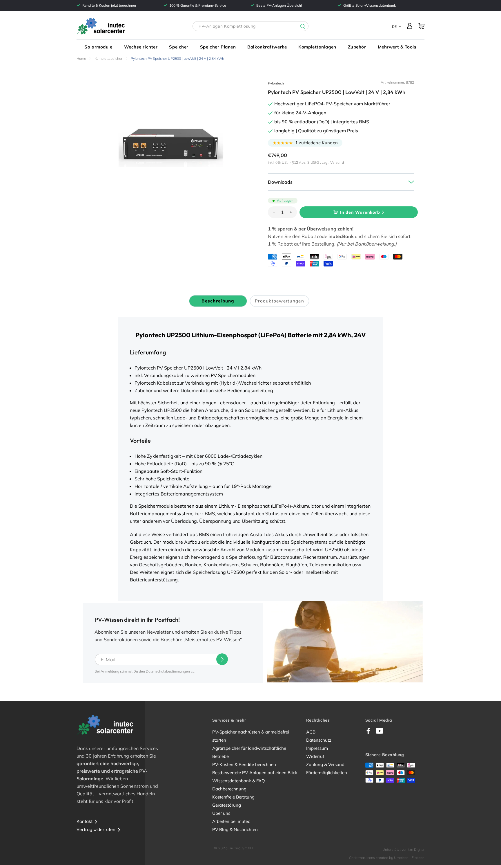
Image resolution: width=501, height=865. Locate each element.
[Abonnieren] (222, 659)
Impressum (317, 748)
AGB (310, 732)
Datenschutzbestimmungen (168, 671)
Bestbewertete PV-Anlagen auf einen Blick (254, 772)
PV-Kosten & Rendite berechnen (244, 764)
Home (81, 59)
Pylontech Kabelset (156, 383)
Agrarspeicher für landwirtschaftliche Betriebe (249, 752)
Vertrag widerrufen (96, 829)
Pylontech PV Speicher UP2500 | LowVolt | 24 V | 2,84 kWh (177, 59)
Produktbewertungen (279, 301)
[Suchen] (298, 26)
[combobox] (250, 26)
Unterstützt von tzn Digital (403, 849)
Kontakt (84, 821)
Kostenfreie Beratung (233, 797)
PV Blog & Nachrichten (235, 829)
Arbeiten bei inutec (231, 821)
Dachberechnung (229, 789)
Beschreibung (218, 301)
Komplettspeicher (108, 59)
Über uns (221, 813)
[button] (98, 47)
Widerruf (315, 756)
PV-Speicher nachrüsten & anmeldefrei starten (250, 736)
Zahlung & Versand (325, 764)
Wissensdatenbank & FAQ (238, 780)
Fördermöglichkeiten (326, 772)
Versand (337, 162)
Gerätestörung (226, 805)
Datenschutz (318, 740)
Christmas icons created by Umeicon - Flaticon (386, 857)
